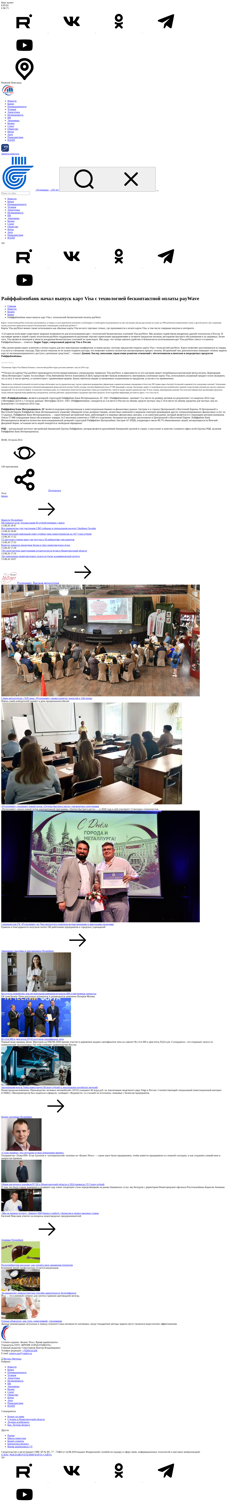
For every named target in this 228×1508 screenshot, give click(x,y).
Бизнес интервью (10, 1117)
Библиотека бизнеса (18, 1444)
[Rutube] (24, 32)
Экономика (13, 120)
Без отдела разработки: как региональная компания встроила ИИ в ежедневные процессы (48, 993)
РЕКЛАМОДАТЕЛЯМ (22, 1454)
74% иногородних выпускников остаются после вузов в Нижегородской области (44, 550)
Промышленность (17, 106)
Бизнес (11, 123)
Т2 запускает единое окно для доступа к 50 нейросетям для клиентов (37, 539)
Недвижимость (15, 115)
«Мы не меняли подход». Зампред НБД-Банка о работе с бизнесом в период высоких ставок (50, 1213)
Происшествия (15, 137)
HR (9, 117)
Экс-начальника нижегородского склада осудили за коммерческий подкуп (40, 556)
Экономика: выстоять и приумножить (21, 951)
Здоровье (6, 1240)
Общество (12, 129)
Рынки (11, 1435)
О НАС (5, 1454)
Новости (12, 101)
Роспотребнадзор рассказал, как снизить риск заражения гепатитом (37, 1265)
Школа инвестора (16, 1438)
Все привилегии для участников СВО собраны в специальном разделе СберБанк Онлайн (48, 528)
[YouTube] (24, 56)
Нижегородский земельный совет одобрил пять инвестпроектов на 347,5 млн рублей (46, 534)
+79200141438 (29, 1350)
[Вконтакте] (72, 32)
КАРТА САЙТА (43, 1454)
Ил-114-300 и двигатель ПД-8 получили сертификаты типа (32, 1039)
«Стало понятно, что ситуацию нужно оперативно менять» (32, 1152)
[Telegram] (166, 32)
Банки (10, 103)
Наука (10, 131)
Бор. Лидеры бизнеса (18, 1425)
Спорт (10, 126)
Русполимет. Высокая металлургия (38, 582)
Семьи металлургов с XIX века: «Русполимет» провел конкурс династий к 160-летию (46, 698)
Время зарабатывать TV (20, 1446)
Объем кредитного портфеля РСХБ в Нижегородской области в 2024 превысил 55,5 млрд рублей (52, 1184)
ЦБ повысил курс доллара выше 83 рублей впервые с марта (33, 522)
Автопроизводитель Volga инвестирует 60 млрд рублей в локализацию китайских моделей (49, 1087)
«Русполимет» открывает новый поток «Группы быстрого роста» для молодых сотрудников (50, 806)
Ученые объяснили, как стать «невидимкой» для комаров (31, 1321)
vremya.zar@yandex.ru (20, 1353)
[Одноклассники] (119, 32)
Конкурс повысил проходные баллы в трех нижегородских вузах (35, 545)
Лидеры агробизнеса (18, 1422)
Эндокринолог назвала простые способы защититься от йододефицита (38, 1293)
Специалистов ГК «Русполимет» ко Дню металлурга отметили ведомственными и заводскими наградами (57, 924)
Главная (11, 306)
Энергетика (13, 112)
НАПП (11, 140)
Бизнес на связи (15, 1416)
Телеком (11, 109)
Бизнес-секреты (15, 1441)
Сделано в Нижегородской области (26, 1419)
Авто (10, 134)
